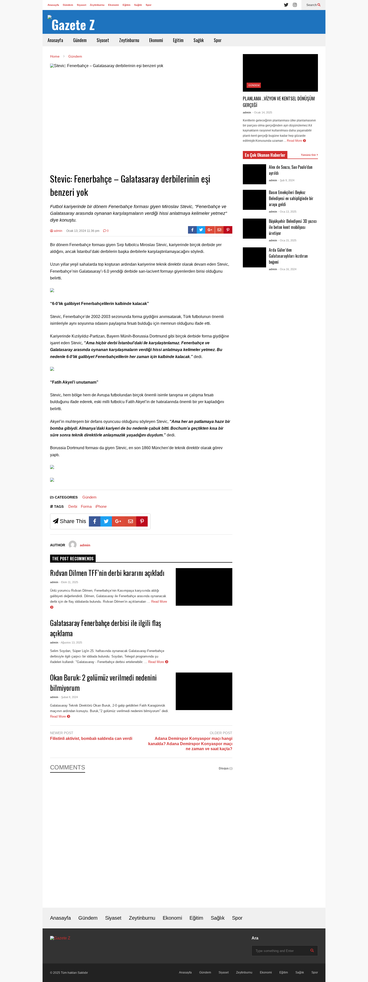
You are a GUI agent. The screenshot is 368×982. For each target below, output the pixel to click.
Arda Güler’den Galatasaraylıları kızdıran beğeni (288, 256)
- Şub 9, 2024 (286, 180)
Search (311, 5)
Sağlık (138, 5)
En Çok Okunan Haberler (265, 155)
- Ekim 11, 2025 (68, 582)
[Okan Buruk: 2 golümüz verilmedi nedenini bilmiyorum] (204, 691)
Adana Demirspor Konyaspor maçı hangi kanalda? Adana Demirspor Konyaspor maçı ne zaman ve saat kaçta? (190, 743)
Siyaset (81, 5)
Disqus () (225, 768)
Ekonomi (113, 5)
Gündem (68, 5)
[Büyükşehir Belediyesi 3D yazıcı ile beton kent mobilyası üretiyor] (254, 229)
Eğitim (126, 5)
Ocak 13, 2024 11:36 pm (82, 231)
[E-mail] (219, 230)
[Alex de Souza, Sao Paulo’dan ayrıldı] (254, 174)
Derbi (72, 506)
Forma (86, 506)
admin (57, 231)
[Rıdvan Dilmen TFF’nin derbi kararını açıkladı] (204, 587)
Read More (156, 662)
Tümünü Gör (309, 154)
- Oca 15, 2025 (287, 240)
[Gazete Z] (71, 24)
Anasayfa (53, 5)
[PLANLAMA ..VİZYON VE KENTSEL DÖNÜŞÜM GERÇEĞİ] (280, 73)
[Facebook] (192, 230)
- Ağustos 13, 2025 (70, 642)
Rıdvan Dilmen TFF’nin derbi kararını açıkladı (107, 573)
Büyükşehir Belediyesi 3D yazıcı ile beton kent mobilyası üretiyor (293, 227)
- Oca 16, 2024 (287, 269)
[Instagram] (295, 5)
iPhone (101, 506)
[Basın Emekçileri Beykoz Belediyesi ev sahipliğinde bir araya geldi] (254, 200)
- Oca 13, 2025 (287, 211)
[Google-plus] (210, 230)
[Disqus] (141, 836)
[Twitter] (286, 5)
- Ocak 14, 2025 (262, 112)
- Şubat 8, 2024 (68, 697)
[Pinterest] (228, 230)
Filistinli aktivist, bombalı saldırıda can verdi (91, 738)
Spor (148, 5)
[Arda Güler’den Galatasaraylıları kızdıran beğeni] (254, 257)
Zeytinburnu (97, 5)
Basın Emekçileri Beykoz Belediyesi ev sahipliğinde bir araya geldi (291, 198)
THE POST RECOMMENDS (73, 559)
